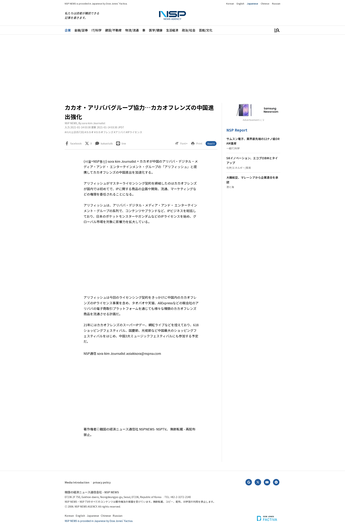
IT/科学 (96, 30)
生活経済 (172, 30)
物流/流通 (132, 30)
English (240, 3)
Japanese (252, 3)
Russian (276, 3)
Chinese (265, 3)
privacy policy (102, 482)
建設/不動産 (113, 30)
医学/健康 (155, 30)
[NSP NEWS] (172, 15)
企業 (68, 30)
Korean (230, 3)
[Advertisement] (299, 146)
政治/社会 (188, 30)
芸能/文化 (205, 30)
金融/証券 (81, 30)
